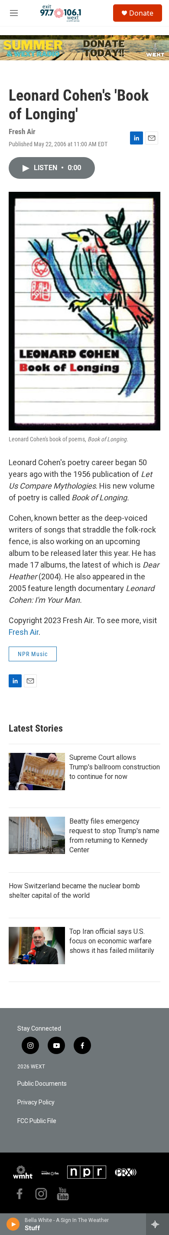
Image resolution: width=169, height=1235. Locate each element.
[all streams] (157, 1224)
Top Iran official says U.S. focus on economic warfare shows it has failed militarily (111, 941)
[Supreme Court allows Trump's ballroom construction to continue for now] (37, 771)
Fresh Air (24, 632)
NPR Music (33, 653)
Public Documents (42, 1084)
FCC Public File (36, 1121)
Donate (141, 13)
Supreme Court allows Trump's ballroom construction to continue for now (114, 767)
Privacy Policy (36, 1102)
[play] (13, 1224)
